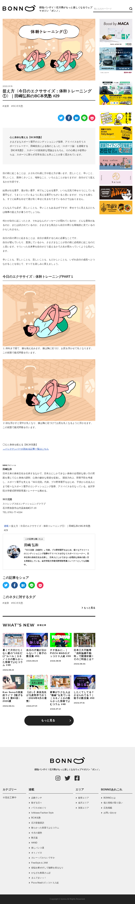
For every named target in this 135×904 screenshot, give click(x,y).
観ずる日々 (36, 802)
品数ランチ (36, 798)
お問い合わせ (110, 812)
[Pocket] (92, 118)
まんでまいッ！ (38, 878)
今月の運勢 (36, 833)
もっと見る (89, 607)
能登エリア (83, 798)
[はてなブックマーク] (76, 118)
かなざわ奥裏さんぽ (41, 873)
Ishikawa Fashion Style (42, 812)
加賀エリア (83, 808)
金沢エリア (83, 802)
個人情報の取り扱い (113, 802)
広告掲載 (108, 808)
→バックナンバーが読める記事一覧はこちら (26, 449)
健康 (6, 106)
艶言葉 (34, 838)
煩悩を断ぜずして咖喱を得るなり (47, 867)
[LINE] (84, 118)
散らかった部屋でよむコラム (45, 827)
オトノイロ (36, 852)
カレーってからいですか (43, 857)
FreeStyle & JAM (39, 863)
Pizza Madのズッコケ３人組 (45, 882)
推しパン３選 (37, 848)
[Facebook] (69, 118)
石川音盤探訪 (37, 823)
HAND (34, 842)
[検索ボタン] (130, 9)
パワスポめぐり (38, 808)
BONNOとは (110, 798)
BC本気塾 (18, 106)
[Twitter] (61, 118)
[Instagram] (58, 778)
